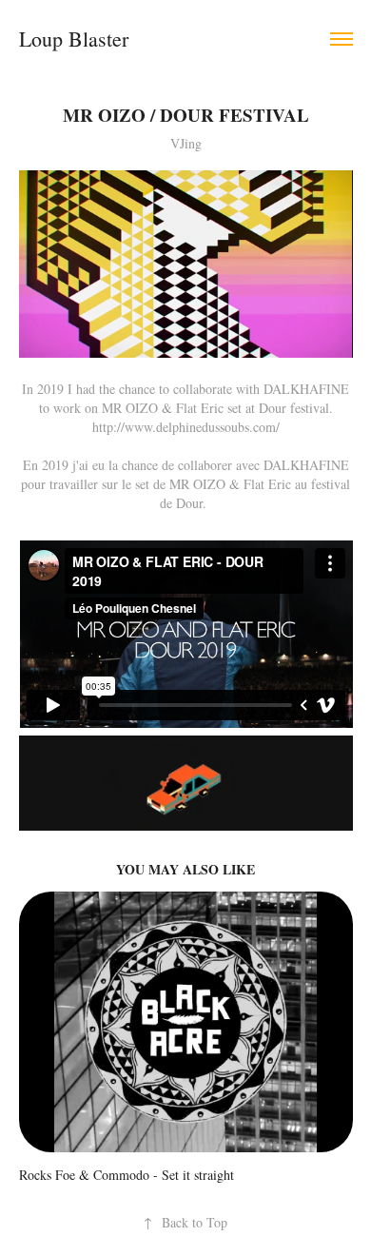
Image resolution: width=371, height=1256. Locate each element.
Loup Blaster (73, 38)
